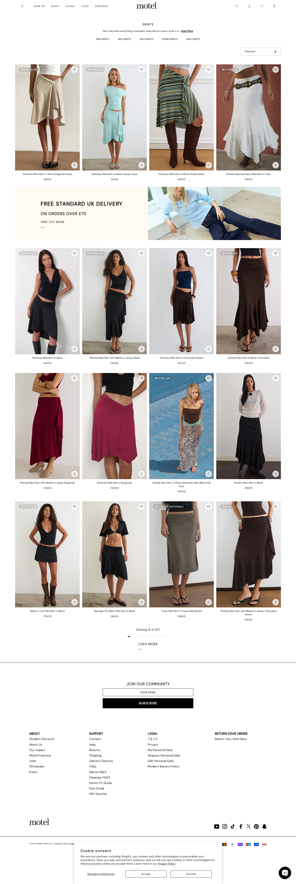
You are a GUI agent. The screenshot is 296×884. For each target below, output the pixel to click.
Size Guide (96, 788)
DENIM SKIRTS (170, 39)
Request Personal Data (164, 755)
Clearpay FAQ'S (99, 777)
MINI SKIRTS (102, 39)
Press (33, 772)
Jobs (32, 761)
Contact (95, 739)
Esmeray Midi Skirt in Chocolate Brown (181, 357)
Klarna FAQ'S (98, 772)
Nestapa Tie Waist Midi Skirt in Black (114, 611)
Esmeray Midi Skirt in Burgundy (114, 482)
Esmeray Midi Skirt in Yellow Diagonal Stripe (47, 174)
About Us (35, 745)
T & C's (152, 739)
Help (92, 745)
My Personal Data (160, 750)
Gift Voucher (98, 794)
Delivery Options (101, 761)
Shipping (95, 755)
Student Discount (41, 739)
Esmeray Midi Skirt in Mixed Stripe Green (182, 174)
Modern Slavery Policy (163, 766)
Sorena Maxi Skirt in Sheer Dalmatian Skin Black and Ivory (181, 484)
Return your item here (231, 739)
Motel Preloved (40, 755)
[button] (74, 69)
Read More (187, 31)
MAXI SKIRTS (146, 39)
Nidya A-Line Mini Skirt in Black (47, 611)
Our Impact (37, 750)
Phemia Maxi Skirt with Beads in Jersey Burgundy (47, 482)
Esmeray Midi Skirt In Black (47, 357)
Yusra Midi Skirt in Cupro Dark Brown (181, 611)
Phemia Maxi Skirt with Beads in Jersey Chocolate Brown (248, 612)
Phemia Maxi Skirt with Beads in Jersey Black (114, 357)
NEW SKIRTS (193, 39)
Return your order (231, 733)
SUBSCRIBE (148, 703)
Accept (146, 874)
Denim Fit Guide (100, 783)
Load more (148, 644)
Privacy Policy (167, 863)
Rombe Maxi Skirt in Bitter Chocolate (248, 357)
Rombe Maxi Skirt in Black (248, 482)
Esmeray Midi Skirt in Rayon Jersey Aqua (114, 174)
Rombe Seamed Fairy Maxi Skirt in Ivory (249, 174)
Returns (94, 750)
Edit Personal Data (161, 761)
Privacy (153, 745)
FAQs (92, 766)
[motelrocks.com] (147, 6)
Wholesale (36, 766)
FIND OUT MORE (53, 222)
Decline (191, 874)
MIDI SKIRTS (124, 39)
